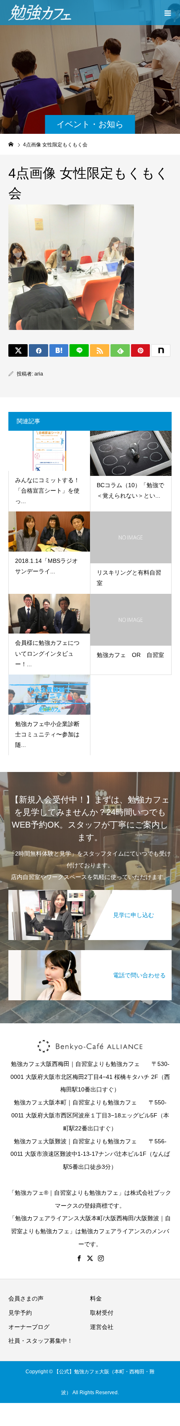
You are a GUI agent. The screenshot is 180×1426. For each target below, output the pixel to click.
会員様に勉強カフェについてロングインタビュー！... (47, 653)
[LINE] (79, 350)
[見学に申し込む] (90, 890)
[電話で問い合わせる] (90, 950)
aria (38, 374)
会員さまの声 (26, 1298)
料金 (96, 1298)
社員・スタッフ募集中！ (40, 1340)
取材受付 (101, 1312)
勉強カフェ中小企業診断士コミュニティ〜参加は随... (47, 734)
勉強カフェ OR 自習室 (130, 655)
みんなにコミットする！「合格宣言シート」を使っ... (47, 490)
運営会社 (101, 1327)
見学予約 (20, 1312)
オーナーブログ (28, 1327)
